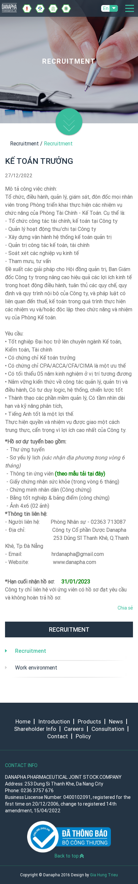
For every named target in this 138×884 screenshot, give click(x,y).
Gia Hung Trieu (104, 874)
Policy (83, 736)
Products (89, 721)
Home (22, 721)
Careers (74, 729)
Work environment (36, 667)
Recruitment (30, 650)
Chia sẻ (125, 608)
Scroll (69, 111)
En (106, 8)
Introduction (54, 721)
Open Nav (129, 8)
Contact (57, 736)
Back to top (67, 856)
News (116, 721)
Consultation (107, 729)
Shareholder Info (35, 729)
